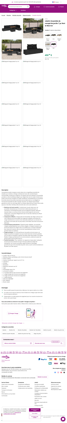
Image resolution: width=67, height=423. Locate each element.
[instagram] (58, 372)
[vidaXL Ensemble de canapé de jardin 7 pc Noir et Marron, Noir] (12, 28)
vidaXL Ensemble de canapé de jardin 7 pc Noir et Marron (55, 23)
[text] (48, 55)
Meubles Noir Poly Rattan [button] (35, 330)
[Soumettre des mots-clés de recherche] (28, 6)
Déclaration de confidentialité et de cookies (12, 413)
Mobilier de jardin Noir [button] (59, 330)
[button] (47, 37)
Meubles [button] (4, 330)
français (57, 2)
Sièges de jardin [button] (37, 333)
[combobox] (19, 6)
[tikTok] (64, 372)
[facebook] (55, 372)
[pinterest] (61, 372)
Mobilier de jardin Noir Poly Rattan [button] (25, 333)
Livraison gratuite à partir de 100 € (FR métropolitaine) (27, 2)
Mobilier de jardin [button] (47, 330)
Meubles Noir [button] (12, 330)
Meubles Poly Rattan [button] (22, 330)
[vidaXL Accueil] (4, 6)
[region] (21, 414)
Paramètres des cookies (40, 396)
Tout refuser (34, 413)
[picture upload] (30, 313)
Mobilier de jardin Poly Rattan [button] (9, 333)
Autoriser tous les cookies (35, 410)
